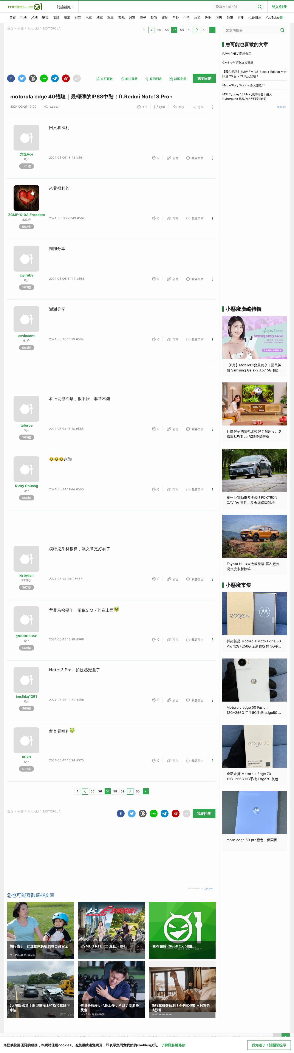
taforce (26, 425)
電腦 (56, 18)
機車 (99, 18)
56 (167, 30)
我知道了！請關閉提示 (269, 1045)
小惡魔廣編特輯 (244, 309)
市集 (241, 18)
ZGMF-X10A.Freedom (26, 215)
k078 (26, 757)
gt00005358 (26, 636)
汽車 (88, 18)
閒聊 (219, 18)
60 (204, 30)
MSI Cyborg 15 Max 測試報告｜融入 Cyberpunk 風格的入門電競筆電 (247, 96)
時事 (230, 18)
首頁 (12, 18)
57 (174, 30)
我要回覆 (204, 78)
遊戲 (121, 18)
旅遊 (197, 18)
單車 (110, 18)
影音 (78, 18)
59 (189, 30)
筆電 (45, 18)
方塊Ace (26, 154)
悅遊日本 (255, 18)
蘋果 (67, 18)
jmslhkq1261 (26, 696)
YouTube (272, 18)
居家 (132, 18)
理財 (208, 18)
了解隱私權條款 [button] (173, 1045)
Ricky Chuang (26, 486)
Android (33, 28)
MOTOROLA (51, 28)
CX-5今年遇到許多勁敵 (238, 62)
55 (159, 30)
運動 (165, 18)
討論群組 (64, 7)
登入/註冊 (279, 7)
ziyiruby (26, 275)
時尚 (154, 18)
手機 (23, 18)
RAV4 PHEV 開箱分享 (236, 53)
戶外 (175, 18)
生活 (186, 18)
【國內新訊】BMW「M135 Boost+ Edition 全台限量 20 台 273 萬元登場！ (254, 74)
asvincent (26, 336)
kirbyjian (26, 575)
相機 (34, 18)
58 (182, 30)
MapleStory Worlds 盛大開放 (242, 85)
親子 (143, 18)
